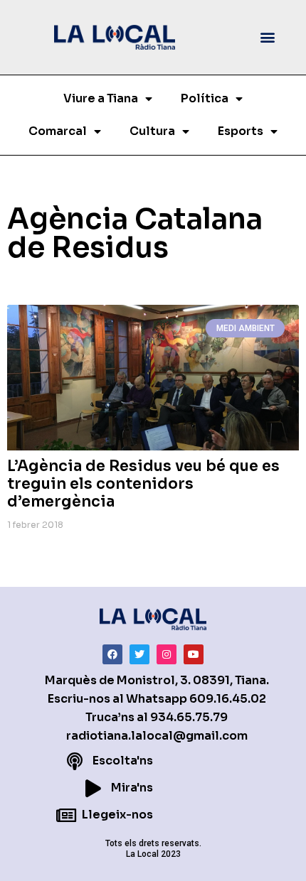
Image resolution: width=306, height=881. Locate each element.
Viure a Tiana (100, 98)
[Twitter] (139, 654)
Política (204, 98)
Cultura (152, 131)
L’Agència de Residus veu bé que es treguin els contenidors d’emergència (143, 484)
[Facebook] (112, 654)
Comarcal (57, 131)
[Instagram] (166, 654)
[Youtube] (194, 654)
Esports (240, 131)
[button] (268, 37)
